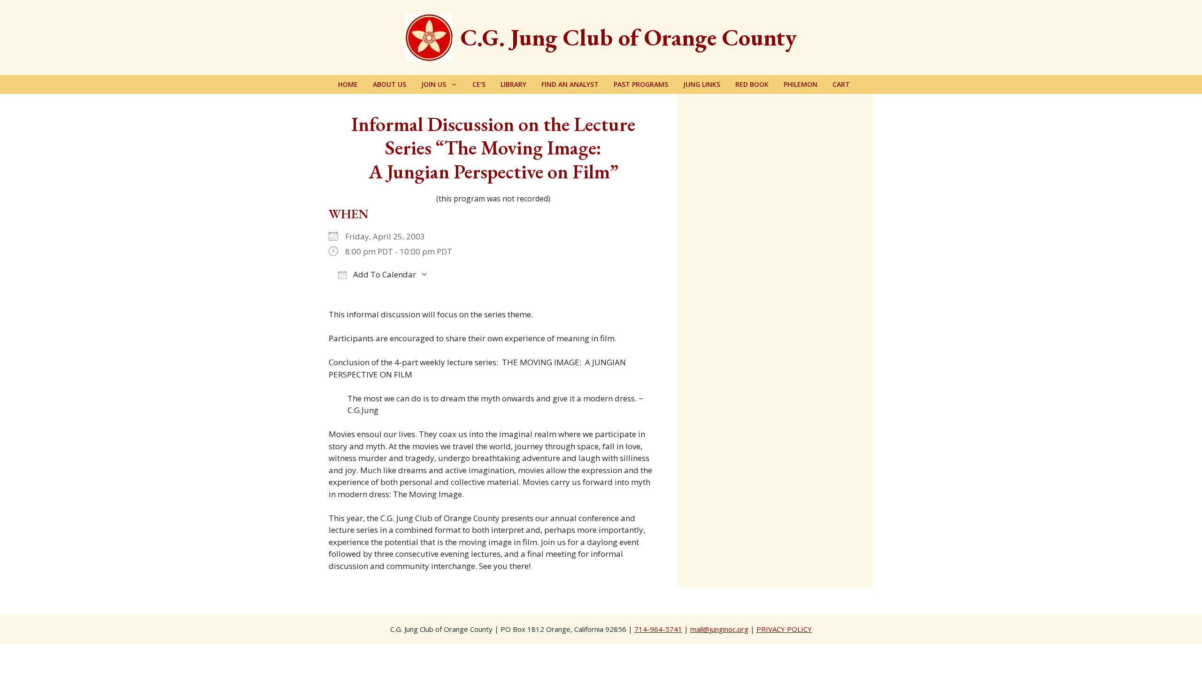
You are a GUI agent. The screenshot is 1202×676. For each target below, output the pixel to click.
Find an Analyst (570, 84)
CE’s (478, 84)
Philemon (800, 84)
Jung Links (701, 84)
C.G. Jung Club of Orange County (629, 37)
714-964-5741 (658, 629)
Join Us (433, 84)
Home (348, 84)
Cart (841, 84)
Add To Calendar (383, 274)
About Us (389, 84)
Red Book (752, 84)
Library (513, 84)
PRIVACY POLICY (784, 629)
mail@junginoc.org (719, 629)
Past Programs (641, 84)
